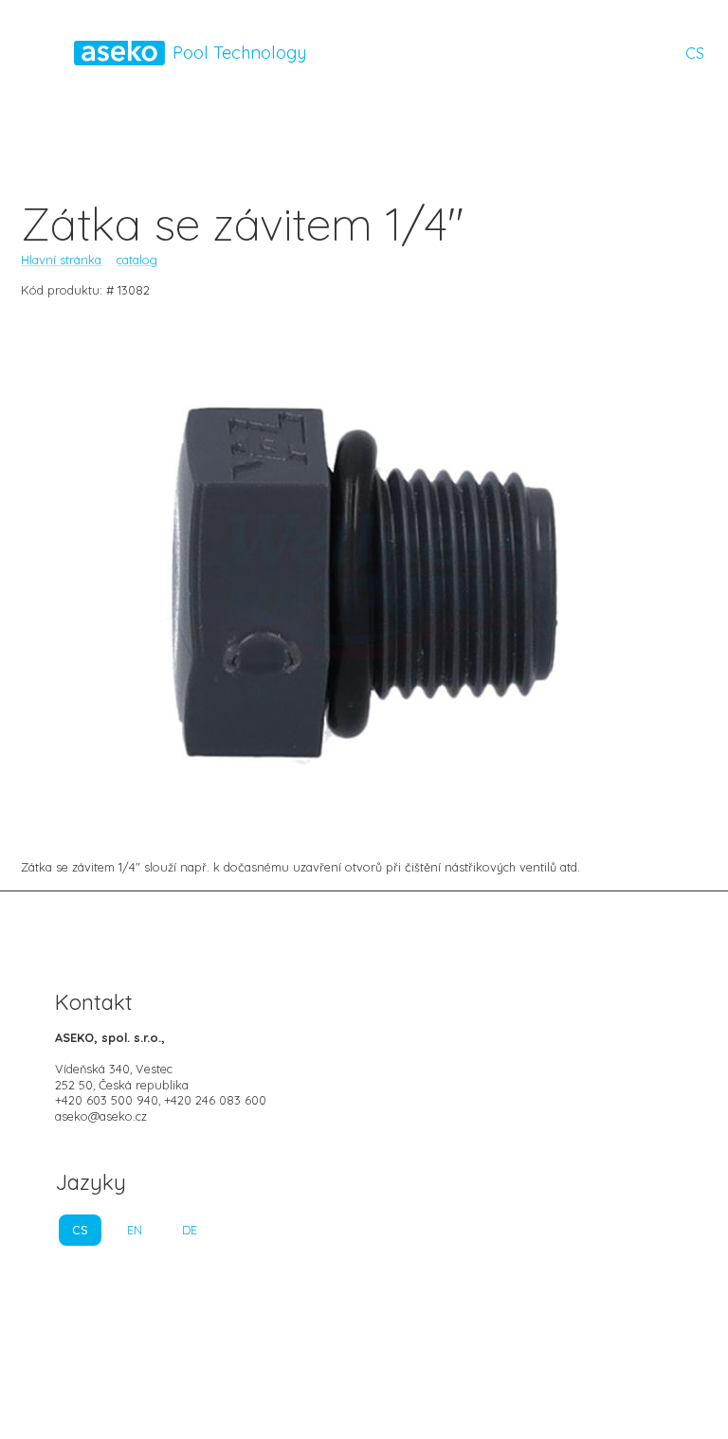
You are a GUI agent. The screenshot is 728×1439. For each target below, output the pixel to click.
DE (189, 1229)
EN (134, 1229)
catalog (137, 259)
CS (694, 53)
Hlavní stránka (61, 259)
